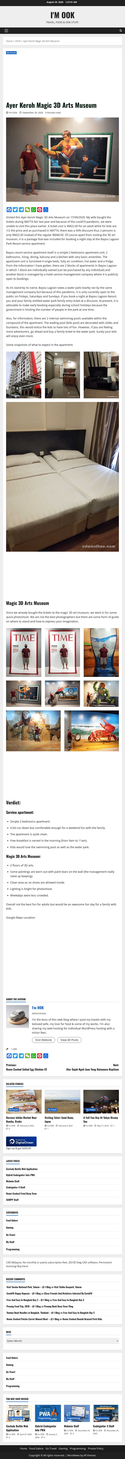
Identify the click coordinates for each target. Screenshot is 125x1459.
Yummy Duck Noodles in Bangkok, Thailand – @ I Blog (33, 1312)
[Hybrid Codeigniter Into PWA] (48, 1413)
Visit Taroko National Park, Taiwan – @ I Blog (29, 1287)
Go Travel (11, 52)
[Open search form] (121, 31)
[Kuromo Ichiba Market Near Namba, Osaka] (24, 1101)
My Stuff (10, 1242)
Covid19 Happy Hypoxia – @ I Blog (24, 1293)
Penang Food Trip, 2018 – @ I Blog (24, 1306)
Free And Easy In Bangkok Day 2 (79, 1312)
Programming (13, 1249)
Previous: (26, 1067)
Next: (92, 1067)
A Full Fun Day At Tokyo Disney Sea (100, 1119)
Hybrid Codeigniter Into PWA (20, 1175)
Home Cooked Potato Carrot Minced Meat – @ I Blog (33, 1319)
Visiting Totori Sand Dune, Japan (59, 1119)
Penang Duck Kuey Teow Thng (58, 1306)
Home (23, 1448)
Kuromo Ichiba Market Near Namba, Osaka (21, 1119)
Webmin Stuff (12, 1181)
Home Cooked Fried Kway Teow (21, 1193)
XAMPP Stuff (12, 1200)
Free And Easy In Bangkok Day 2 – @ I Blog (28, 1300)
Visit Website (43, 1040)
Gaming (9, 1227)
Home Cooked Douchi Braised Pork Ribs (82, 1319)
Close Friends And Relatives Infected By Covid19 (68, 1293)
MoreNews (73, 1455)
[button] (6, 30)
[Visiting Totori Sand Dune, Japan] (62, 1101)
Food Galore (12, 1220)
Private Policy (95, 1448)
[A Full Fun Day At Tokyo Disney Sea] (101, 1101)
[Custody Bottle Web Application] (19, 1413)
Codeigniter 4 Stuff (15, 1187)
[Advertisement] (62, 77)
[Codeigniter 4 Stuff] (106, 1413)
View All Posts (69, 1040)
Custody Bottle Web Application (22, 1169)
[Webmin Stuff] (77, 1413)
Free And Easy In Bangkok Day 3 (68, 1300)
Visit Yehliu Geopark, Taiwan (68, 1287)
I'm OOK (62, 14)
